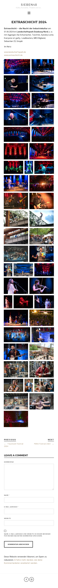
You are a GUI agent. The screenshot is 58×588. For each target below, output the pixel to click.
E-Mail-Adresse (11, 507)
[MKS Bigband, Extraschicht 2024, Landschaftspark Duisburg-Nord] (16, 254)
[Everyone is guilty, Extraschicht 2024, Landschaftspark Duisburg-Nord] (41, 318)
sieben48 (29, 4)
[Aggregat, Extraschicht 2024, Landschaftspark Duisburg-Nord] (41, 151)
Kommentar (9, 462)
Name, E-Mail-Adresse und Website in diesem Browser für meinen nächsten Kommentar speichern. (27, 535)
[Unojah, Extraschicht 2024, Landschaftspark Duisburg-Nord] (16, 401)
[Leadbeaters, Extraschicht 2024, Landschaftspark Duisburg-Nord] (41, 352)
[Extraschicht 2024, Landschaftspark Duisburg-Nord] (41, 183)
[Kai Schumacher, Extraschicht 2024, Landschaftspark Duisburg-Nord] (17, 66)
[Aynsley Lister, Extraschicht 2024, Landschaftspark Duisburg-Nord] (16, 201)
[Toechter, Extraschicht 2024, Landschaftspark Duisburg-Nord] (44, 269)
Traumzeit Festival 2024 (13, 445)
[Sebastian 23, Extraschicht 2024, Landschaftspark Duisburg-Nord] (41, 254)
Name (7, 495)
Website (7, 518)
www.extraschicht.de (13, 55)
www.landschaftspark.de (15, 52)
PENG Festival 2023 (44, 444)
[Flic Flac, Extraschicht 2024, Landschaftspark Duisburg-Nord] (16, 218)
